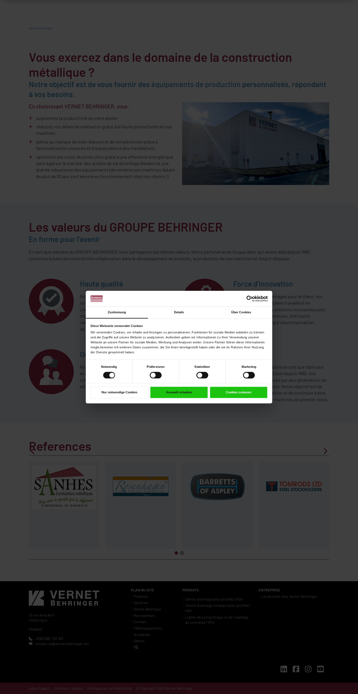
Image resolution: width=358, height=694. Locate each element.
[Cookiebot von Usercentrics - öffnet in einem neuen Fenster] (249, 298)
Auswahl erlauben (179, 392)
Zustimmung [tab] (117, 312)
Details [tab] (179, 312)
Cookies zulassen (238, 392)
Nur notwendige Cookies (119, 392)
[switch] (156, 375)
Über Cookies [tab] (241, 312)
